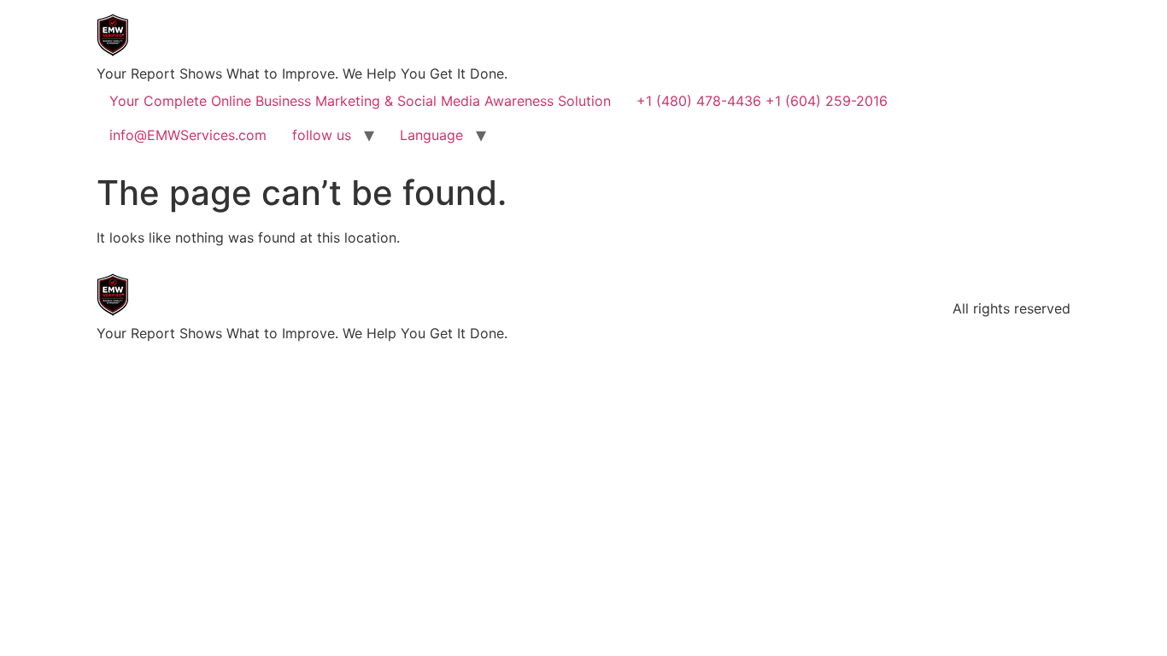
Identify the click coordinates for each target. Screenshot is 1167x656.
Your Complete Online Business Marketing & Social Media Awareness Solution (360, 100)
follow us (321, 135)
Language (431, 135)
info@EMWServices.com (188, 135)
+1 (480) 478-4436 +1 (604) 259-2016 (762, 100)
